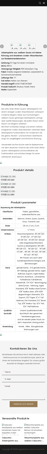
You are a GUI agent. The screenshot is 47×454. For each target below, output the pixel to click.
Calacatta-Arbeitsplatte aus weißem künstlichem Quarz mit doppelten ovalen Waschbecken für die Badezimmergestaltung (12, 439)
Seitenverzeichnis (37, 449)
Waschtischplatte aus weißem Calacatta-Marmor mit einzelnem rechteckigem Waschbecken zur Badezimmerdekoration (34, 439)
